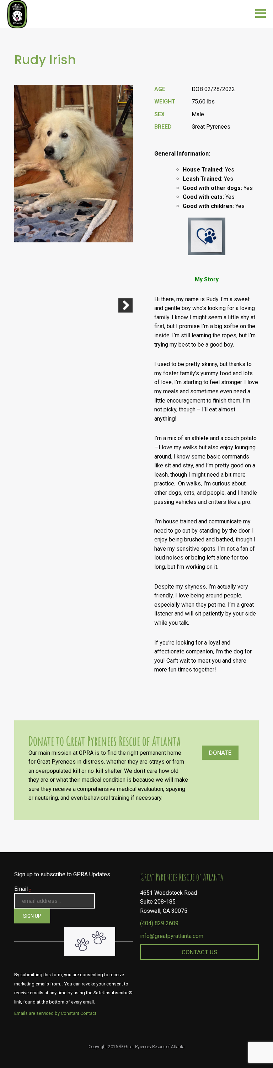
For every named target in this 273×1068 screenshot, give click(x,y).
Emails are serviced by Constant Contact (55, 1013)
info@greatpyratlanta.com (171, 936)
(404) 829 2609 (159, 923)
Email (22, 889)
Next (125, 305)
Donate (220, 752)
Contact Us (199, 952)
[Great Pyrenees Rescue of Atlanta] (17, 13)
